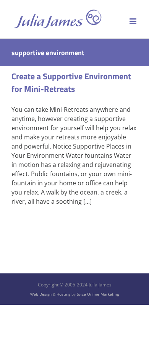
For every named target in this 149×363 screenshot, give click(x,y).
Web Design (41, 294)
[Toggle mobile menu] (134, 21)
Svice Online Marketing (98, 294)
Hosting (63, 294)
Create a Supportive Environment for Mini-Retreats (71, 82)
